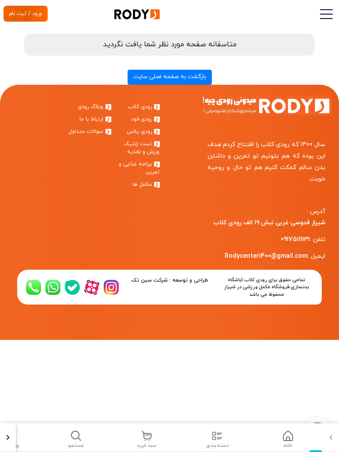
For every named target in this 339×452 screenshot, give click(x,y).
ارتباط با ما (92, 119)
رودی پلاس (140, 131)
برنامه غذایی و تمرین (139, 168)
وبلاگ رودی (91, 106)
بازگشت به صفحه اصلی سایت (169, 77)
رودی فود (142, 119)
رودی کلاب (141, 106)
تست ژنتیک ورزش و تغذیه (141, 147)
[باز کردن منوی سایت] (326, 14)
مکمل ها (143, 184)
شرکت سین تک (150, 280)
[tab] (287, 437)
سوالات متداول (86, 131)
